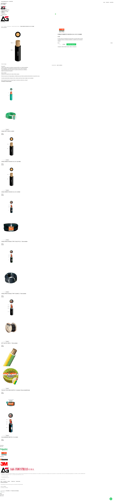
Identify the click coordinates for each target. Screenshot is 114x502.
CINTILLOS (3, 13)
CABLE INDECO (4, 8)
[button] (71, 44)
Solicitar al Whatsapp (71, 44)
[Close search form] (1, 1)
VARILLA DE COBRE (4, 11)
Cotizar (64, 44)
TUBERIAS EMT (4, 14)
